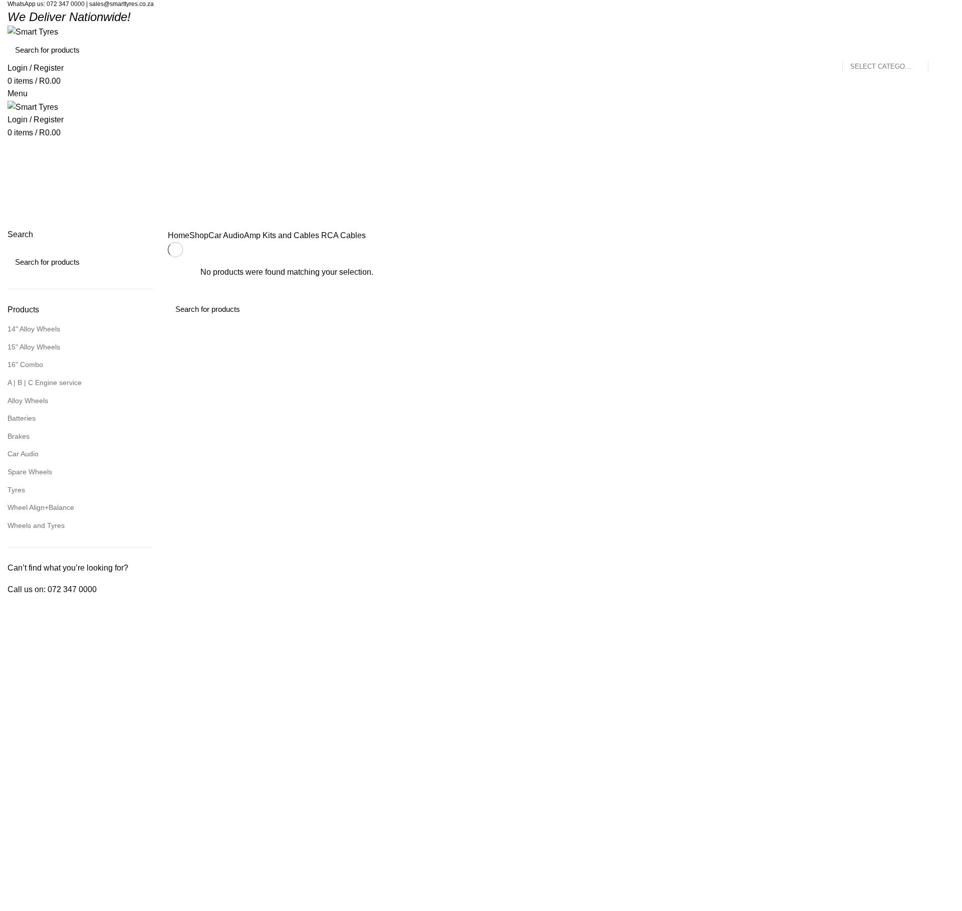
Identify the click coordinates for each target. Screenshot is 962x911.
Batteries (22, 418)
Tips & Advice (269, 765)
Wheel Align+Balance (41, 507)
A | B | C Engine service (45, 383)
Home (178, 235)
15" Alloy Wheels (34, 347)
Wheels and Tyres (36, 525)
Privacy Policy (270, 713)
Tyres (16, 490)
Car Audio (23, 454)
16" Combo (25, 364)
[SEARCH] (940, 50)
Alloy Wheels (28, 401)
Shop (198, 235)
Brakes (19, 436)
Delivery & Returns (277, 696)
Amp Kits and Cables (281, 235)
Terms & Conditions (279, 730)
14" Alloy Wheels (34, 329)
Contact (260, 748)
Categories (35, 221)
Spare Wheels (30, 472)
